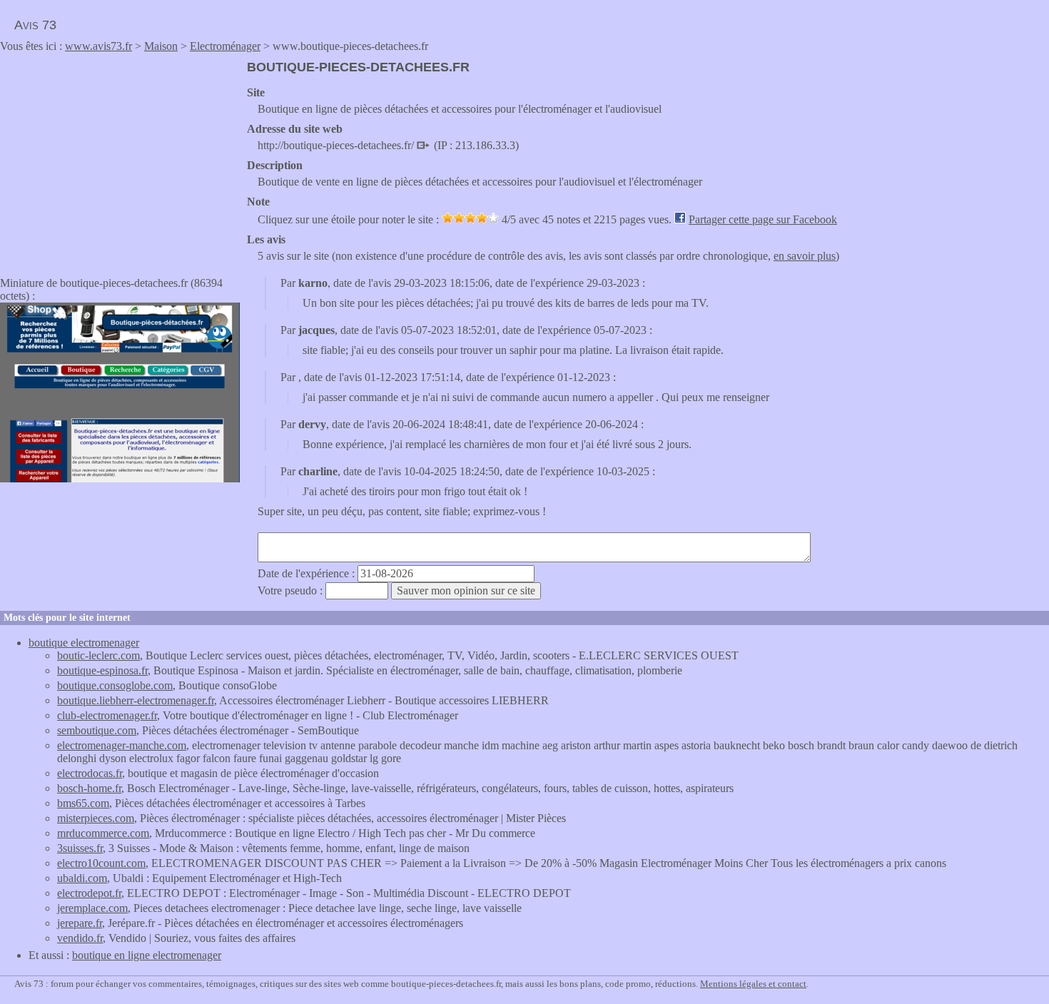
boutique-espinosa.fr (102, 670)
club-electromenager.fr (107, 715)
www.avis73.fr (98, 46)
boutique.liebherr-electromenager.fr (135, 700)
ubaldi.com (82, 878)
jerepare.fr (79, 923)
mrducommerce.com (103, 833)
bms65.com (83, 803)
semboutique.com (96, 730)
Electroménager (225, 46)
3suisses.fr (80, 848)
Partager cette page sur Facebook (763, 219)
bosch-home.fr (89, 788)
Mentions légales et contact (753, 983)
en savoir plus (805, 256)
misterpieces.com (95, 818)
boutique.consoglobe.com (115, 685)
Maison (161, 46)
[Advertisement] (120, 160)
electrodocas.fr (89, 773)
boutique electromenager (84, 643)
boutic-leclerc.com (98, 655)
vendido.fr (80, 938)
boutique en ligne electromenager (146, 955)
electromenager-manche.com (121, 745)
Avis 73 (35, 25)
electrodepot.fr (89, 893)
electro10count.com (101, 863)
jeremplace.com (92, 908)
